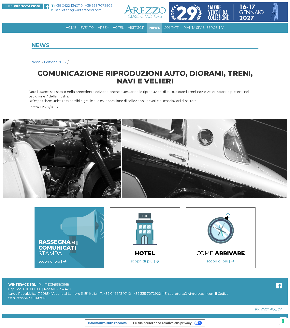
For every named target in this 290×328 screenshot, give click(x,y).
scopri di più (143, 261)
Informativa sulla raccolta (107, 323)
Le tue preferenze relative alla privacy (162, 323)
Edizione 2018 (55, 62)
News (36, 62)
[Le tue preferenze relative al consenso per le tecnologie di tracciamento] (283, 321)
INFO (22, 6)
